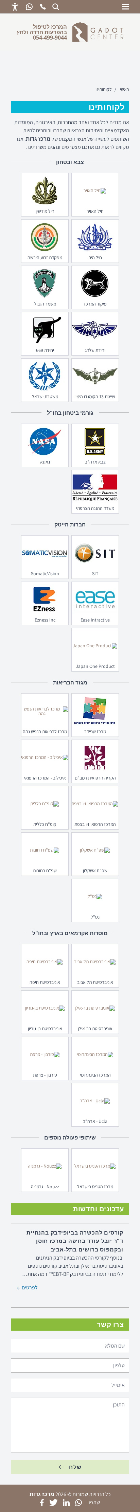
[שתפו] (78, 1502)
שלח (75, 1467)
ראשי (124, 89)
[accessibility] (15, 7)
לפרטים (29, 1287)
